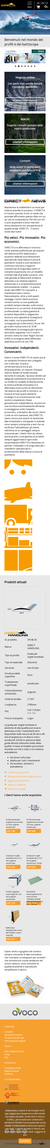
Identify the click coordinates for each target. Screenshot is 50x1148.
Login (30, 718)
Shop (7, 1054)
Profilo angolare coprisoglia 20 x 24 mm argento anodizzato (13, 895)
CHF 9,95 (31, 831)
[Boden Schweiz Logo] (12, 1097)
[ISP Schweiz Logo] (12, 1089)
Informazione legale (14, 1040)
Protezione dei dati (14, 1037)
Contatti (8, 1031)
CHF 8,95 (31, 867)
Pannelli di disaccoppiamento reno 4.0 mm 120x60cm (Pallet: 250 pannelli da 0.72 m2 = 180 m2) (35, 897)
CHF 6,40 (11, 867)
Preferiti (8, 1074)
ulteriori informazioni (25, 100)
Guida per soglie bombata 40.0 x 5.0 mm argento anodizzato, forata (34, 859)
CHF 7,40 (11, 831)
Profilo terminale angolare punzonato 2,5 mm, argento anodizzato (14, 823)
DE (38, 3)
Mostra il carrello (17, 788)
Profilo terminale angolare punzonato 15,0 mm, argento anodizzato (35, 823)
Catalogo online (12, 1067)
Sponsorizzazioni (13, 1034)
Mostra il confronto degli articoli (24, 776)
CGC (6, 1057)
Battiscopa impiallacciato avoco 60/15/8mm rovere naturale (14, 931)
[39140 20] (25, 627)
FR (43, 3)
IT (47, 3)
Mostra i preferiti (17, 784)
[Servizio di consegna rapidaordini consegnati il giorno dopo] (18, 515)
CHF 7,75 (11, 903)
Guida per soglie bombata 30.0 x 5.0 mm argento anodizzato (13, 859)
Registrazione (11, 1070)
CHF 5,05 (11, 939)
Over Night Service (14, 1051)
